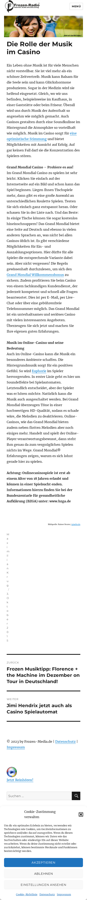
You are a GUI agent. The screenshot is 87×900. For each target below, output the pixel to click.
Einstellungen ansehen (43, 885)
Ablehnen (43, 874)
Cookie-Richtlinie (26, 894)
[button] (81, 814)
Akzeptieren (43, 862)
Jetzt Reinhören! (20, 780)
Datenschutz (47, 894)
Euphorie (39, 371)
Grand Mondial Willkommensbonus (35, 275)
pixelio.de (76, 524)
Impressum (64, 894)
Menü (76, 6)
